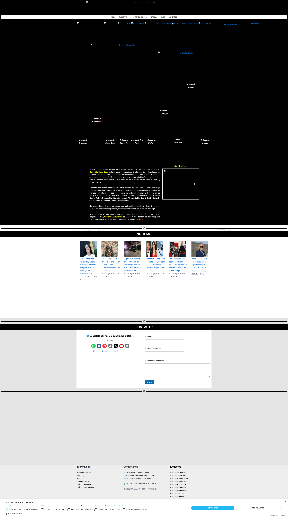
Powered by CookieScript (278, 516)
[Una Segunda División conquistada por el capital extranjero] (199, 249)
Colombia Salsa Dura (178, 481)
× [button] (285, 501)
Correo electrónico (153, 349)
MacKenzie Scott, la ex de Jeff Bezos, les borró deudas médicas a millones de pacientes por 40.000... (155, 265)
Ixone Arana (86, 274)
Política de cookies (84, 484)
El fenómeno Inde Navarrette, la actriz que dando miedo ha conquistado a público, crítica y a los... (89, 265)
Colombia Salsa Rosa (179, 478)
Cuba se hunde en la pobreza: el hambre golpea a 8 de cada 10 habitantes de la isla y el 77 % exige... (178, 265)
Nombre (149, 337)
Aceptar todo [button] (212, 508)
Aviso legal (80, 475)
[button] (181, 184)
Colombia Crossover (178, 472)
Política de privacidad (85, 487)
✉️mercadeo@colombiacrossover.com (138, 475)
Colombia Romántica (178, 475)
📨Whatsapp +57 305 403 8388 (136, 472)
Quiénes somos (82, 481)
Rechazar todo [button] (258, 508)
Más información (123, 506)
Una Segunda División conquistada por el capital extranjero (200, 262)
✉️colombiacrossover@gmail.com (137, 478)
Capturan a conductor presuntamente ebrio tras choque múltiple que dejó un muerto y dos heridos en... (132, 265)
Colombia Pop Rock (178, 487)
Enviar (149, 382)
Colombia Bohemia (178, 490)
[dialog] (144, 508)
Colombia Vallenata (178, 484)
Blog (78, 478)
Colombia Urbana (177, 496)
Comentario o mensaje (154, 361)
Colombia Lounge (177, 493)
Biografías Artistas (83, 472)
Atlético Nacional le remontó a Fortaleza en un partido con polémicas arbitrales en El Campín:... (110, 265)
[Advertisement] (144, 155)
